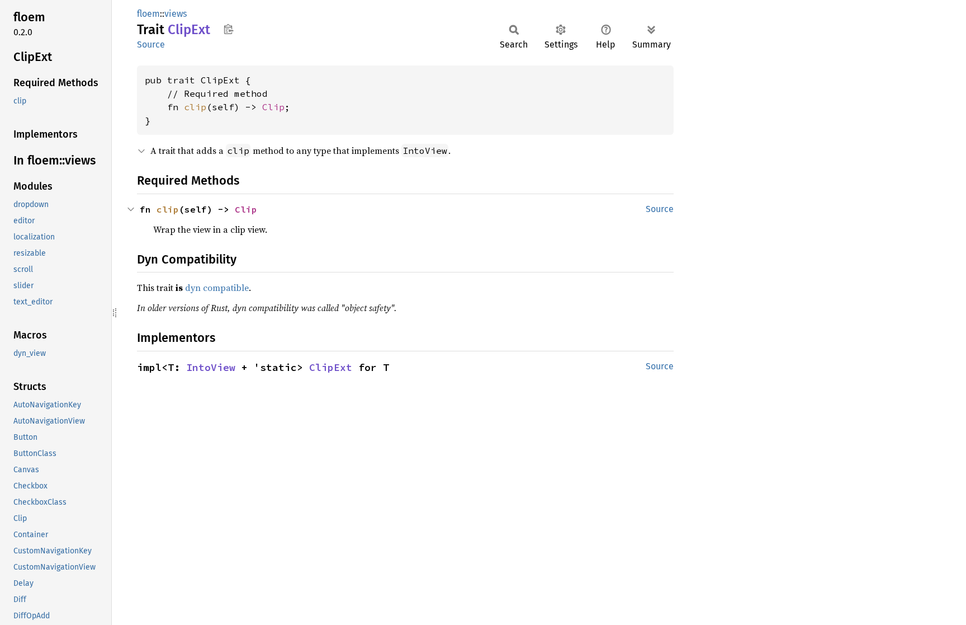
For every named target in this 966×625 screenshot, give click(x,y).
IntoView (210, 367)
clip (195, 106)
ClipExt (330, 367)
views (175, 13)
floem (148, 13)
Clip (273, 106)
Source (151, 44)
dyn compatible (217, 287)
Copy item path (228, 29)
